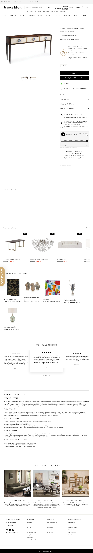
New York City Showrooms (75, 55)
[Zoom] (29, 48)
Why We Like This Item (67, 108)
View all (88, 228)
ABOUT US (57, 15)
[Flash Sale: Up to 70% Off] (75, 483)
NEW (75, 15)
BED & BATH (32, 15)
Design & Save (37, 11)
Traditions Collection (18, 1)
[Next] (53, 78)
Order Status (62, 11)
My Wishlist (50, 527)
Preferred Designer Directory (33, 539)
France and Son (63, 147)
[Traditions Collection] (46, 483)
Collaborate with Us (72, 532)
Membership (46, 11)
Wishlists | (71, 7)
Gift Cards (30, 11)
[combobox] (38, 7)
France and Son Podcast (72, 147)
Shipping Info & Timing (67, 104)
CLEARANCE (84, 15)
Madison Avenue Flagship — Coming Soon (77, 58)
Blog (27, 530)
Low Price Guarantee (31, 532)
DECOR (40, 15)
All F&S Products (5, 1)
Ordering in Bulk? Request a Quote (75, 78)
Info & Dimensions (66, 95)
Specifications (64, 99)
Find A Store (29, 527)
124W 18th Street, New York (12, 532)
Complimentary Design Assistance (77, 52)
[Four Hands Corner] (17, 483)
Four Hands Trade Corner (34, 1)
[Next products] (88, 249)
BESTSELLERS (67, 15)
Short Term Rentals (72, 527)
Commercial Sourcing (73, 525)
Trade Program (54, 11)
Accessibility (50, 530)
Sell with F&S (71, 530)
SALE (5, 15)
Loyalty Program (30, 535)
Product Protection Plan (52, 525)
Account (78, 7)
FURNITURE (13, 15)
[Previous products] (5, 249)
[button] (46, 551)
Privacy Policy (30, 537)
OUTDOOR (48, 15)
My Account (29, 522)
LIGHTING (22, 15)
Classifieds (70, 535)
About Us (29, 525)
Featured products (9, 228)
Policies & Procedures (52, 522)
